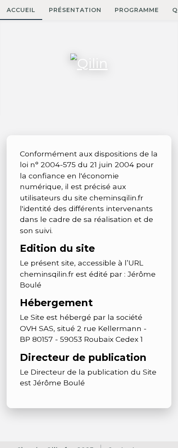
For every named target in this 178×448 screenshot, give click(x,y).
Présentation (75, 10)
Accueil (21, 10)
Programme (137, 10)
